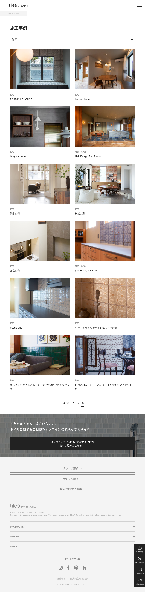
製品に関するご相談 (71, 488)
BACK (65, 403)
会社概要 (61, 578)
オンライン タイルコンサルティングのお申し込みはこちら (72, 443)
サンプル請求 (70, 478)
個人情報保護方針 (79, 578)
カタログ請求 (70, 468)
